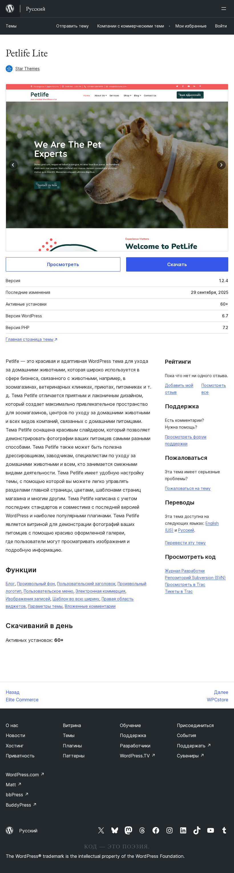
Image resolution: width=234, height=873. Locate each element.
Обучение (130, 725)
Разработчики (135, 746)
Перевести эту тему (185, 542)
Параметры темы (45, 606)
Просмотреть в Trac (185, 584)
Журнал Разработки (185, 570)
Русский (186, 530)
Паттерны (73, 756)
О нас (12, 725)
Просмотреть (63, 264)
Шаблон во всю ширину (76, 598)
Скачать (177, 264)
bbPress (17, 794)
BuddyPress (21, 805)
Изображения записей (28, 598)
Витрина (72, 725)
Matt (14, 784)
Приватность (20, 756)
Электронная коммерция (100, 591)
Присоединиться (195, 725)
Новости (15, 735)
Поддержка (133, 735)
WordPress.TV (138, 756)
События (186, 735)
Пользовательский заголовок (86, 583)
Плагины (72, 746)
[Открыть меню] (225, 8)
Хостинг (15, 746)
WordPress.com (25, 774)
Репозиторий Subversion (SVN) (195, 577)
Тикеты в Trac (179, 591)
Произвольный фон (36, 583)
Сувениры (190, 756)
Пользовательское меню (48, 591)
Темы (11, 25)
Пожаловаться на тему (188, 488)
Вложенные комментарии (90, 606)
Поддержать (194, 746)
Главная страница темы (29, 339)
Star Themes (27, 68)
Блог (10, 583)
